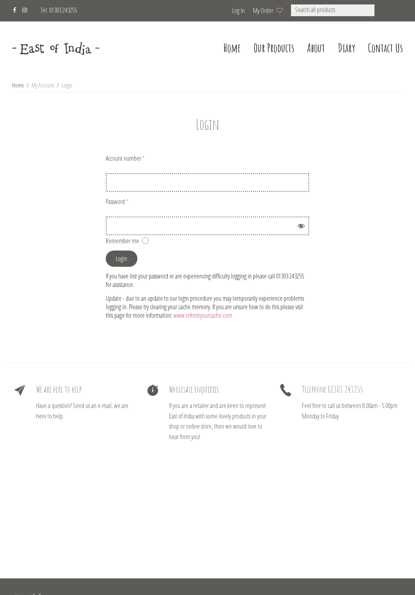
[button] (385, 10)
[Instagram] (24, 9)
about (316, 48)
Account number (125, 158)
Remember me (122, 240)
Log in (238, 10)
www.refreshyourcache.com (202, 315)
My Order (263, 10)
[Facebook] (14, 9)
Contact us (385, 48)
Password (117, 201)
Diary (346, 48)
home (232, 48)
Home (18, 85)
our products (274, 48)
